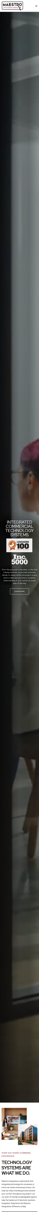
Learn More (19, 591)
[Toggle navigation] (36, 6)
